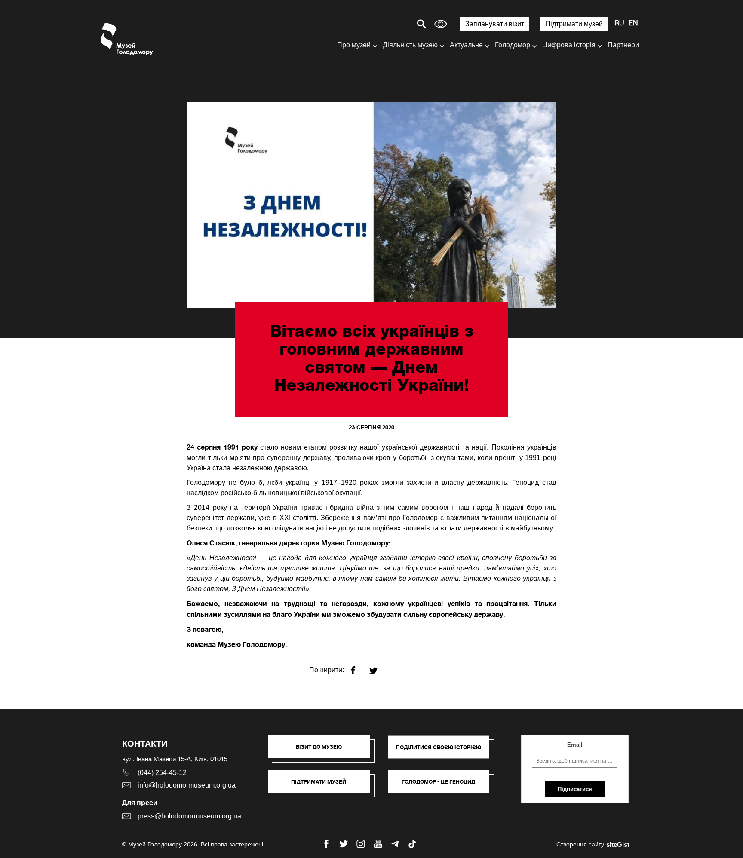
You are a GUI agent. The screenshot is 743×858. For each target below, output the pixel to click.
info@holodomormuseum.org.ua (187, 785)
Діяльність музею (410, 45)
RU (619, 24)
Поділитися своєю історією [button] (438, 747)
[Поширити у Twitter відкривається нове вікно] (378, 667)
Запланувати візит (494, 24)
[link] (323, 785)
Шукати (391, 24)
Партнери (623, 45)
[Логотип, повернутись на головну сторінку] (127, 39)
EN (633, 24)
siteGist (617, 844)
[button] (323, 751)
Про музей (354, 45)
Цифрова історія (569, 45)
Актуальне (466, 45)
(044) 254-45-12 (162, 772)
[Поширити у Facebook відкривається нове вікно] (358, 667)
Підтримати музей (574, 24)
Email (575, 745)
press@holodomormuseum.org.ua (189, 816)
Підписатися (575, 789)
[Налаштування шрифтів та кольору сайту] (440, 23)
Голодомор (512, 45)
